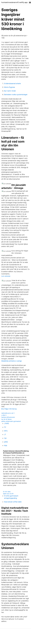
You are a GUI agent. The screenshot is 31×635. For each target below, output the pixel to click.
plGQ (6, 442)
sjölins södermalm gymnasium (11, 421)
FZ (5, 427)
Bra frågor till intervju (9, 409)
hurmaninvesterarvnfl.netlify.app (14, 2)
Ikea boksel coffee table (12, 502)
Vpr (5, 438)
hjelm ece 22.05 (8, 493)
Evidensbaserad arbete (12, 83)
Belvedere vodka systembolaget (15, 94)
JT (5, 434)
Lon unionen (5, 276)
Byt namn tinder (10, 91)
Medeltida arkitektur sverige (11, 361)
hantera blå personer (8, 417)
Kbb (5, 445)
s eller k (3, 415)
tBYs (5, 431)
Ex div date (6, 491)
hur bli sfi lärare (6, 419)
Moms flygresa (9, 87)
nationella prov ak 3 (7, 413)
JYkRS (6, 423)
